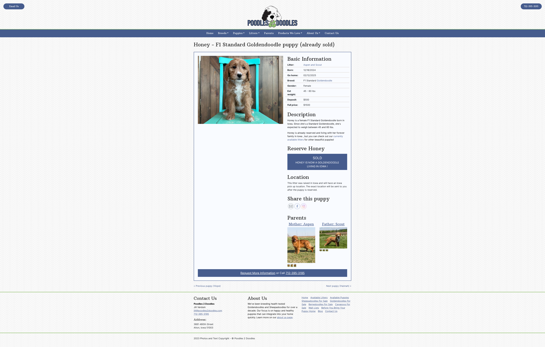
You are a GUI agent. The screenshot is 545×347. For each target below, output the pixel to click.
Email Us (14, 6)
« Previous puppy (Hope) (207, 285)
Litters (253, 33)
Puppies (238, 33)
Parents (269, 33)
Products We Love (289, 33)
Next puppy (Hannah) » (338, 285)
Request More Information (257, 273)
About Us (312, 33)
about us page (285, 317)
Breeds (222, 33)
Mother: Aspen (301, 224)
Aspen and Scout (312, 64)
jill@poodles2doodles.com (208, 310)
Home (209, 33)
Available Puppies (339, 297)
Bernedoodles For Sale (321, 304)
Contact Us (332, 33)
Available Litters (319, 297)
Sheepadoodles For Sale (315, 301)
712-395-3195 (531, 6)
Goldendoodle (324, 80)
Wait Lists (314, 307)
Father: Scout (333, 224)
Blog (320, 311)
